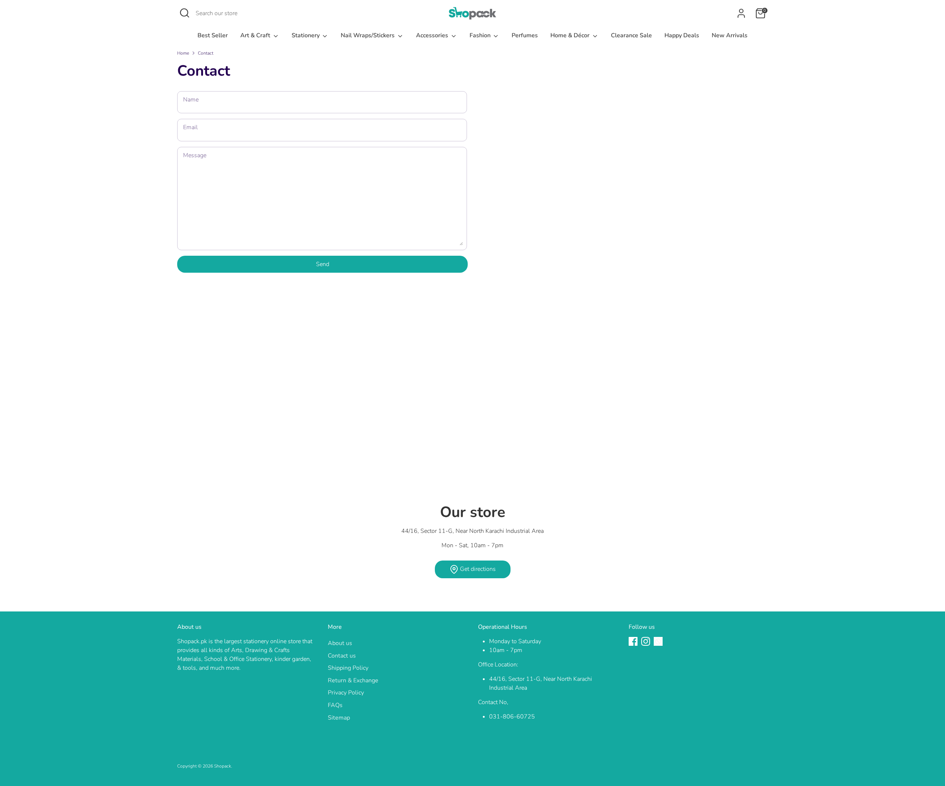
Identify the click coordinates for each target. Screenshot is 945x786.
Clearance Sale (631, 35)
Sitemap (339, 718)
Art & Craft (256, 35)
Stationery (306, 35)
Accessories (433, 35)
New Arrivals (730, 35)
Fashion (481, 35)
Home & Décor (570, 35)
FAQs (335, 705)
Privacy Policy (346, 693)
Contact (205, 53)
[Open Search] (184, 13)
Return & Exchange (353, 680)
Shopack (222, 766)
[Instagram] (645, 641)
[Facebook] (633, 641)
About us (340, 643)
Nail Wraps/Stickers (368, 35)
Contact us (342, 656)
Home (183, 53)
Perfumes (525, 35)
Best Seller (212, 35)
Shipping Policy (348, 668)
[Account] (741, 13)
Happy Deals (681, 35)
